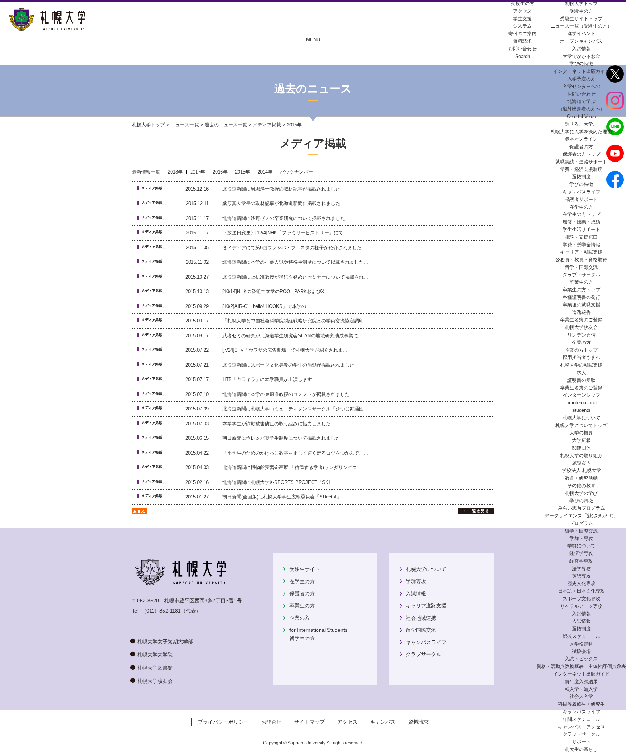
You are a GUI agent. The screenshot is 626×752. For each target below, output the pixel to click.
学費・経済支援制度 (581, 169)
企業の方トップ (581, 350)
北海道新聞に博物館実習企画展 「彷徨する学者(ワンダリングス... (292, 467)
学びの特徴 (581, 63)
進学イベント (581, 33)
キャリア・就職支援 (581, 252)
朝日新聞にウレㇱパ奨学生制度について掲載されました (281, 438)
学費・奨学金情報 (581, 244)
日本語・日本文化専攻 (581, 591)
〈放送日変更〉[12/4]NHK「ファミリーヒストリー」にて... (284, 232)
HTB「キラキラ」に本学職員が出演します (267, 379)
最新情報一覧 (146, 172)
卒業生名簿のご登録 (581, 319)
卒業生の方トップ (581, 289)
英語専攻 (581, 576)
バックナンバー (296, 172)
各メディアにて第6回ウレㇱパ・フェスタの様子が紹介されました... (294, 247)
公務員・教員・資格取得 (581, 259)
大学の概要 (581, 432)
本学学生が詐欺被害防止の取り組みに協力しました (276, 423)
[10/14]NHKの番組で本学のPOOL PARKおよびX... (275, 291)
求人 (581, 372)
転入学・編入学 (581, 689)
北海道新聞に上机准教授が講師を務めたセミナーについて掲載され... (295, 277)
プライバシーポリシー (223, 722)
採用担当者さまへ (581, 357)
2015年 (242, 172)
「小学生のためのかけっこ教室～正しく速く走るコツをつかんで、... (295, 453)
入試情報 (581, 48)
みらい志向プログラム (581, 508)
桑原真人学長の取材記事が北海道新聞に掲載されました (281, 203)
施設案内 (581, 463)
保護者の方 (302, 593)
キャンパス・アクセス (581, 727)
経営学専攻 (581, 561)
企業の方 (299, 618)
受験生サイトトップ (581, 18)
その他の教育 (581, 485)
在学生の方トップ (581, 214)
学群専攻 (416, 581)
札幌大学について (426, 569)
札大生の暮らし (581, 749)
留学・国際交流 (581, 267)
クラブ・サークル (581, 274)
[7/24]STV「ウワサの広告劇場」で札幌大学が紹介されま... (284, 350)
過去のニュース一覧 (226, 125)
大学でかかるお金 (581, 56)
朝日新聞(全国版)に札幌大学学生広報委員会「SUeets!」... (284, 497)
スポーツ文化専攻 (581, 598)
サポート (581, 741)
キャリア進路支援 (426, 606)
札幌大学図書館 (155, 668)
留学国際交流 (421, 630)
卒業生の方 (302, 606)
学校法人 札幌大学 (581, 470)
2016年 (220, 172)
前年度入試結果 (581, 681)
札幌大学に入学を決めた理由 (581, 131)
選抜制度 (581, 176)
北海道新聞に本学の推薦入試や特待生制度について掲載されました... (295, 262)
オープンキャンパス (581, 41)
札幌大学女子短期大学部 (165, 641)
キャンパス (383, 722)
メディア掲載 (267, 125)
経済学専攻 (581, 553)
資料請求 (418, 722)
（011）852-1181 (161, 611)
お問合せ (271, 722)
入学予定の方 (581, 79)
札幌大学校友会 (581, 327)
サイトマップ (309, 722)
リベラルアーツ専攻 (581, 606)
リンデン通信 (581, 335)
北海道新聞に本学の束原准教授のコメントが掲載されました (286, 394)
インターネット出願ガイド (581, 71)
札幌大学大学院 (155, 654)
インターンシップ (581, 395)
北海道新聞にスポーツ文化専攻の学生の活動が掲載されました (288, 365)
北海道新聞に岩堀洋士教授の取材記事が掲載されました (281, 189)
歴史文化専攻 (581, 583)
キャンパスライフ (581, 192)
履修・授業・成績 (581, 222)
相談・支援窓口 (581, 237)
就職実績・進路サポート (581, 161)
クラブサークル (423, 654)
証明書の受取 (581, 380)
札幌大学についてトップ (581, 425)
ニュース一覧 (185, 125)
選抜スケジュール (581, 636)
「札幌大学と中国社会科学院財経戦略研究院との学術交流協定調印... (295, 320)
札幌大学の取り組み (581, 455)
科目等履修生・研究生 (581, 704)
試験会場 (581, 651)
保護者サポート (581, 199)
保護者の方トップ (581, 154)
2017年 (197, 172)
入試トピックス (581, 658)
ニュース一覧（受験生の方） (581, 26)
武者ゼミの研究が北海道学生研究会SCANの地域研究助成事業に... (292, 335)
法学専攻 (581, 568)
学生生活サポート (581, 229)
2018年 (175, 172)
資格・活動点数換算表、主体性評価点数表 (581, 666)
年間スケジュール (581, 719)
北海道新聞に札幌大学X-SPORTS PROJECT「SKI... (278, 482)
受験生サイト (304, 569)
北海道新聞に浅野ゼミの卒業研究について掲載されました (283, 218)
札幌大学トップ (581, 3)
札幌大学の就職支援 (581, 365)
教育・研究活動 (581, 478)
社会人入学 (581, 696)
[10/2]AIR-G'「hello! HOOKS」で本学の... (266, 306)
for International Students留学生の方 (318, 634)
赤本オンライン (581, 139)
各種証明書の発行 (581, 297)
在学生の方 (302, 581)
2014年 (265, 172)
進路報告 (581, 312)
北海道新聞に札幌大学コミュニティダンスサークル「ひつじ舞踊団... (295, 408)
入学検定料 (581, 644)
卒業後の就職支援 (581, 305)
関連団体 (581, 448)
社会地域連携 (421, 618)
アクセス (347, 722)
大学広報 (581, 440)
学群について (581, 545)
